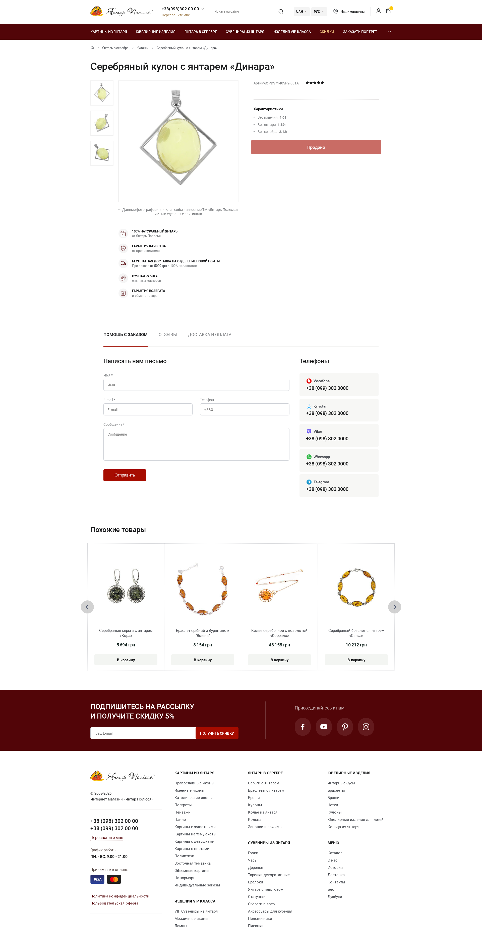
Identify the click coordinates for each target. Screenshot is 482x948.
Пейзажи (182, 812)
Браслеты (336, 790)
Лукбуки (335, 896)
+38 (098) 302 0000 (327, 413)
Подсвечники (260, 918)
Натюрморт (184, 877)
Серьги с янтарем (263, 782)
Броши (254, 797)
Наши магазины (353, 12)
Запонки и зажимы (265, 826)
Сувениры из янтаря (245, 31)
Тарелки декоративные (269, 874)
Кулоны (142, 48)
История (335, 867)
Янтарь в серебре (201, 31)
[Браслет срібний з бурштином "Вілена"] (202, 589)
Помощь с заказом (125, 334)
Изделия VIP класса (292, 31)
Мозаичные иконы (191, 918)
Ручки (253, 852)
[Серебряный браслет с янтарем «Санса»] (356, 589)
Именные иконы (189, 790)
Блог (332, 889)
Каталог (335, 852)
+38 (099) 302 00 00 (114, 828)
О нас (332, 860)
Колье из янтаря (262, 812)
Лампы (180, 925)
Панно (180, 819)
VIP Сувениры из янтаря (196, 911)
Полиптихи (184, 855)
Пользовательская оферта (114, 903)
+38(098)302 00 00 (180, 9)
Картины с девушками (194, 841)
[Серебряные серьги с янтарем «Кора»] (126, 589)
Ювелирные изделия (155, 31)
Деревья (255, 867)
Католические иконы (193, 797)
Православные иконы (194, 782)
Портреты (183, 804)
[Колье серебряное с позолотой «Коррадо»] (279, 589)
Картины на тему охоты (195, 833)
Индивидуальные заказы (197, 884)
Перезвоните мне (176, 15)
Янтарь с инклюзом (265, 889)
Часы (253, 860)
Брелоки (255, 881)
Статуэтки (257, 896)
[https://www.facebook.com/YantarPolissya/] (303, 727)
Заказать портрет (360, 31)
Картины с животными (195, 826)
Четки (333, 804)
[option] (101, 93)
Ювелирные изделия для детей (356, 819)
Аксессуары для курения (270, 911)
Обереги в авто (261, 903)
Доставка (336, 874)
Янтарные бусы (341, 782)
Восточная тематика (192, 863)
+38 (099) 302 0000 (327, 388)
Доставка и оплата (209, 334)
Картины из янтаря (108, 31)
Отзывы (168, 334)
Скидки (327, 31)
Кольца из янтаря (343, 826)
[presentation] (87, 606)
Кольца (254, 819)
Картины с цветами (191, 848)
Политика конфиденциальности (119, 895)
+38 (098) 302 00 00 (114, 820)
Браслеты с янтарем (266, 790)
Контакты (336, 881)
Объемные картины (191, 870)
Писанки (256, 925)
